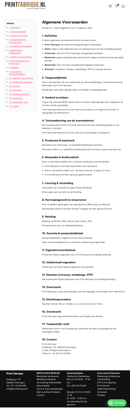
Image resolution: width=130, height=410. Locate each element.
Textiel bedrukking (106, 388)
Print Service (103, 385)
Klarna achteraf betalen (48, 392)
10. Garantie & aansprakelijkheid (17, 72)
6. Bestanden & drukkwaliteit (16, 51)
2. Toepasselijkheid (17, 31)
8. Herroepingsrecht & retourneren (19, 62)
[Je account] (110, 6)
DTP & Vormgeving (106, 382)
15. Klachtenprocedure (19, 94)
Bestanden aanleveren (48, 376)
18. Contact (14, 106)
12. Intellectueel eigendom (21, 82)
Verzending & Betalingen (49, 382)
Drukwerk (102, 392)
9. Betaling (14, 67)
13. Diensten (14, 86)
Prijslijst (101, 395)
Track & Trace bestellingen (50, 388)
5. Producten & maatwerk (20, 46)
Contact (40, 395)
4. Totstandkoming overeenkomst (17, 40)
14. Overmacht (15, 90)
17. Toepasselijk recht (18, 102)
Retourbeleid (43, 385)
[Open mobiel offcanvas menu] (123, 6)
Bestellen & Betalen (46, 379)
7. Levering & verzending (20, 57)
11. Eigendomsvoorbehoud (21, 78)
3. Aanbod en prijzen (18, 35)
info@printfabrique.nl (17, 388)
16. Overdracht (15, 98)
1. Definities (14, 27)
